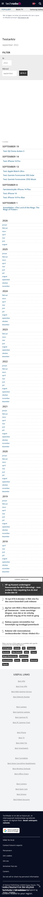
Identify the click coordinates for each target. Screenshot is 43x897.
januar (4, 225)
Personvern (7, 850)
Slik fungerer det (23, 18)
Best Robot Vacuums (21, 799)
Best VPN (21, 681)
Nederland (24, 656)
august (4, 244)
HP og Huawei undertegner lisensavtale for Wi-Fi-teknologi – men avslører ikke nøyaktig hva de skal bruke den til (23, 588)
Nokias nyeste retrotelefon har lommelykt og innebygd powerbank (22, 623)
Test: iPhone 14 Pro (11, 161)
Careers (6, 871)
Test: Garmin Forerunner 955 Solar (18, 175)
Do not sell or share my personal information (21, 876)
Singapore (31, 648)
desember (5, 325)
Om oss (6, 861)
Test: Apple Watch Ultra (13, 171)
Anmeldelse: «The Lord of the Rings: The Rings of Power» (21, 208)
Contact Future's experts (12, 845)
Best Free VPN (21, 686)
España (5, 664)
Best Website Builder (21, 697)
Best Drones (21, 794)
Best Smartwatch (21, 748)
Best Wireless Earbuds (21, 768)
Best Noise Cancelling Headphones (21, 763)
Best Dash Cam (22, 789)
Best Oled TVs (21, 743)
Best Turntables (21, 758)
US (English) (7, 648)
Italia (26, 652)
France (33, 652)
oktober (5, 283)
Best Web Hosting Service (21, 691)
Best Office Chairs (21, 774)
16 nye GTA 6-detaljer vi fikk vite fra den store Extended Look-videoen (22, 600)
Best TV (21, 738)
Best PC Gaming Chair (21, 722)
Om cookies (7, 856)
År (3, 58)
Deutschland (7, 660)
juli (3, 273)
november (6, 286)
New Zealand (17, 652)
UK (24, 648)
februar (5, 228)
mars (4, 231)
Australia (6, 652)
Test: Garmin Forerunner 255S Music (19, 179)
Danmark (34, 660)
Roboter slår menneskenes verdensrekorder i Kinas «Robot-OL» (22, 632)
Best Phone (21, 732)
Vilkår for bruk (8, 840)
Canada (17, 648)
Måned (5, 68)
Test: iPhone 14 (10, 193)
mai (3, 238)
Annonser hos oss (10, 866)
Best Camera (21, 784)
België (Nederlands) (10, 656)
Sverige (25, 660)
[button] (3, 3)
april (4, 234)
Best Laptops (21, 707)
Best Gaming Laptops (21, 712)
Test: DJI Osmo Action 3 (13, 151)
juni (3, 241)
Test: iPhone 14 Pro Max (14, 197)
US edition (20, 890)
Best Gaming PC (21, 717)
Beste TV (19, 9)
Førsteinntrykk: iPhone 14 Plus (17, 189)
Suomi (17, 660)
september (6, 280)
